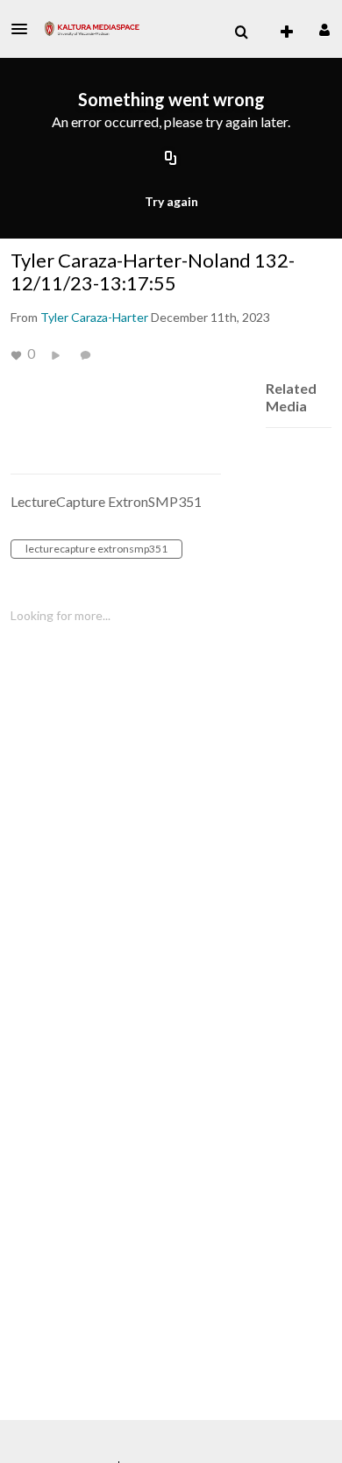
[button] (25, 29)
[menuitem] (241, 32)
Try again (171, 201)
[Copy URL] (171, 160)
